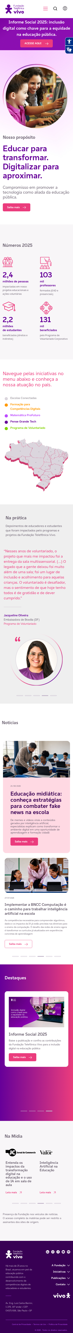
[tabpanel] (36, 620)
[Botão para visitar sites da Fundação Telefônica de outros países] (65, 8)
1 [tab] (19, 695)
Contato (61, 1284)
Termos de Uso (39, 1324)
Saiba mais (13, 207)
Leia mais (11, 1192)
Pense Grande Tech (23, 421)
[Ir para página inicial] (13, 9)
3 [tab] (36, 695)
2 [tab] (28, 695)
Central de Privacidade (21, 1324)
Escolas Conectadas (23, 398)
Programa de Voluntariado (27, 428)
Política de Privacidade (58, 1324)
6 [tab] (57, 956)
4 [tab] (45, 695)
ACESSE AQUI (33, 43)
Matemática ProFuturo (25, 415)
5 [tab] (53, 695)
